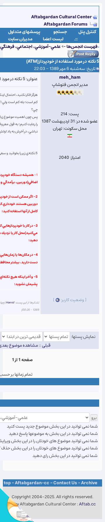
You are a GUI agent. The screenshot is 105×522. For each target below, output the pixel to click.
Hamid (10, 302)
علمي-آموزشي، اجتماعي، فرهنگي (30, 47)
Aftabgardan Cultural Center (62, 17)
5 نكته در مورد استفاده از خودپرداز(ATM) (62, 61)
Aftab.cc (87, 504)
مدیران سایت (20, 39)
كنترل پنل (87, 32)
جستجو (60, 32)
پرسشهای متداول (24, 32)
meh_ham (69, 77)
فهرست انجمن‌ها (81, 47)
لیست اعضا (53, 39)
